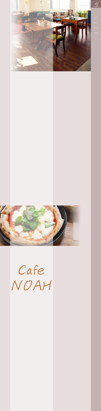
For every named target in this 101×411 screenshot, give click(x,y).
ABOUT (96, 23)
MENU (96, 33)
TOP (96, 18)
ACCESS (96, 28)
